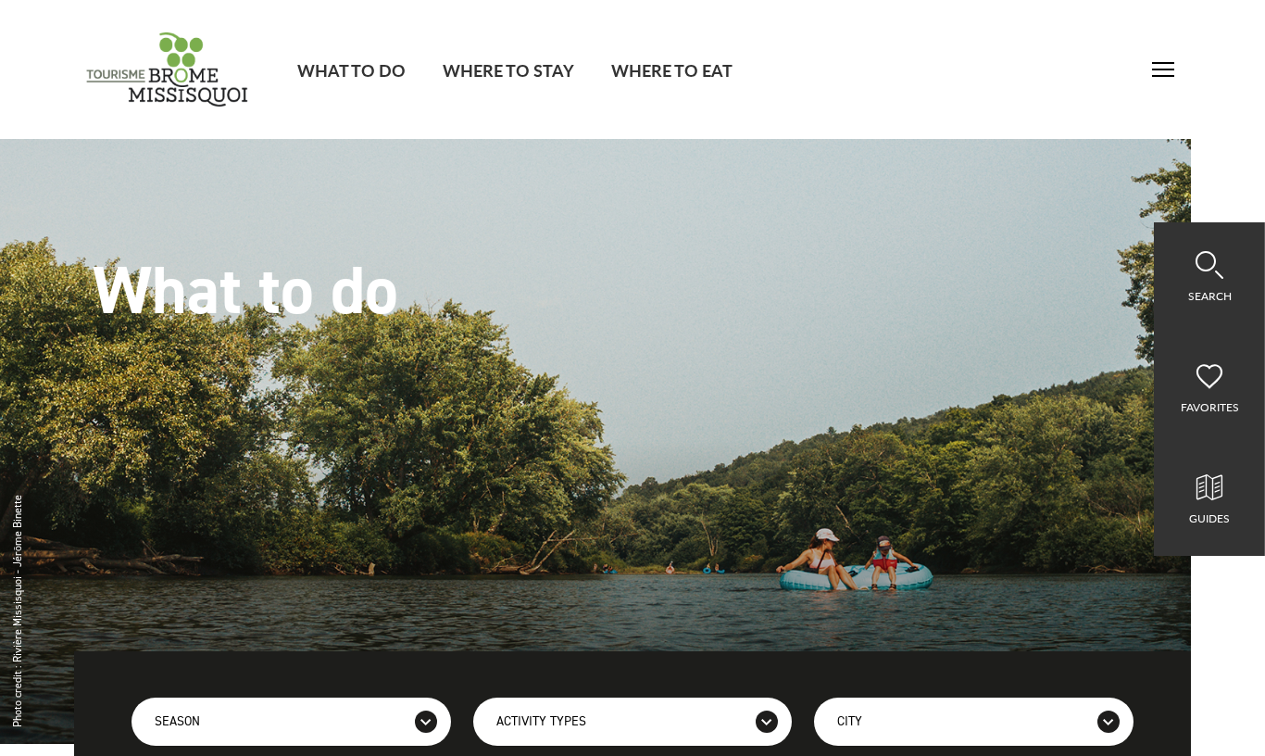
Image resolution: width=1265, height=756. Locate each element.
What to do (351, 70)
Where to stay (508, 70)
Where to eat (672, 70)
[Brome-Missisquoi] (167, 69)
